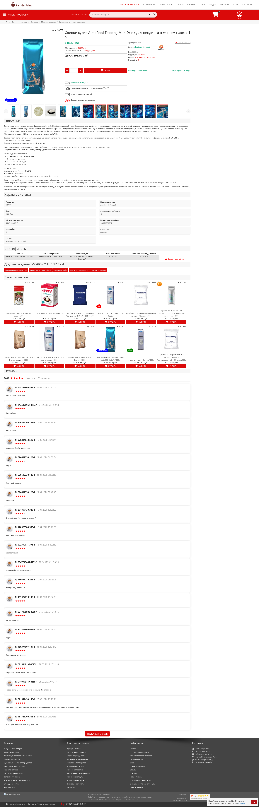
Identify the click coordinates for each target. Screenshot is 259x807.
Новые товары (166, 5)
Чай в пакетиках (11, 770)
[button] (239, 14)
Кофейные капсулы (75, 777)
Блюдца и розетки (11, 784)
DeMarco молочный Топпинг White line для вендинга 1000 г (19, 358)
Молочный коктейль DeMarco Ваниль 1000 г (80, 358)
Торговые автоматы (186, 5)
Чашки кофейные (11, 752)
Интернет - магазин (129, 5)
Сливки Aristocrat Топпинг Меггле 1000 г (110, 314)
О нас (235, 5)
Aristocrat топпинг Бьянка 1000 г (141, 360)
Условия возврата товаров (141, 756)
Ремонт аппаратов (75, 770)
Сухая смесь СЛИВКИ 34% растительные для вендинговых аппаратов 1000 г (172, 313)
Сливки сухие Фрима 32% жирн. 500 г (49, 314)
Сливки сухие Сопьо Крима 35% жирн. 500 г (19, 314)
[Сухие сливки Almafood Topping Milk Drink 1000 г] (13, 111)
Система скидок (208, 5)
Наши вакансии (136, 759)
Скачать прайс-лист (79, 14)
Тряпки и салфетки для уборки (17, 780)
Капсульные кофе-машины (78, 773)
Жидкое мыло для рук (13, 749)
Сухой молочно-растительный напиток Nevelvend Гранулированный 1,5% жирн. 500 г (171, 357)
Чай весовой (9, 787)
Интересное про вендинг (77, 759)
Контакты (247, 5)
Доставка (224, 5)
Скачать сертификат (176, 259)
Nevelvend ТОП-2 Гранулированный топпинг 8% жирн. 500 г (141, 314)
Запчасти (71, 787)
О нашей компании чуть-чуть (142, 784)
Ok (254, 802)
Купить (20, 322)
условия (241, 803)
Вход (132, 763)
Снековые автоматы (75, 784)
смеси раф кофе (60, 270)
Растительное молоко (13, 773)
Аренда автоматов (74, 749)
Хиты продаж (149, 5)
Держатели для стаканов (14, 766)
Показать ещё (97, 734)
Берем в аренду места (76, 756)
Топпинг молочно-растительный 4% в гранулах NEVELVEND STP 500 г (80, 314)
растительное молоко (79, 270)
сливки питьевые (99, 270)
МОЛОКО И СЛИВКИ (47, 264)
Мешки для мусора (12, 759)
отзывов (182, 42)
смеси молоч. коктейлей (40, 270)
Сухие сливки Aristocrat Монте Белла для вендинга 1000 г (49, 358)
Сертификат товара (181, 70)
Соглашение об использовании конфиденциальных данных (113, 799)
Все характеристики (137, 70)
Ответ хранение (136, 787)
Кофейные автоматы (75, 780)
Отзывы (133, 770)
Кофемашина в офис (75, 766)
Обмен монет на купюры (140, 780)
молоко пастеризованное (16, 270)
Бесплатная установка (76, 752)
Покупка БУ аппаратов (76, 763)
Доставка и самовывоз (139, 752)
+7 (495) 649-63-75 (76, 804)
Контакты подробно (204, 762)
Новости (133, 773)
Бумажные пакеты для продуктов (18, 763)
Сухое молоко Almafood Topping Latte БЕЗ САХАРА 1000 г (110, 358)
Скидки (133, 749)
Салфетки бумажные (12, 777)
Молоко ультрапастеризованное (18, 756)
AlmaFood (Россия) (142, 47)
